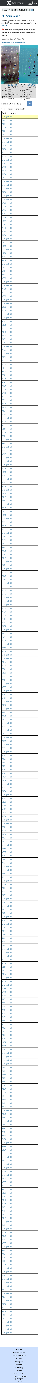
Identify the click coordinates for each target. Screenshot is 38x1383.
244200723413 (30, 85)
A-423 (4, 289)
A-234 (4, 357)
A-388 (4, 576)
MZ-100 (4, 934)
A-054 (4, 407)
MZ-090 (4, 296)
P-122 (3, 1318)
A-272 (4, 1038)
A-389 (4, 379)
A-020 (4, 1236)
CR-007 (4, 1139)
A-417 (3, 1103)
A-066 (4, 1107)
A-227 (4, 920)
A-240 (4, 1046)
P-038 (3, 343)
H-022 (4, 1135)
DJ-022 (4, 586)
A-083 (4, 1311)
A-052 (4, 497)
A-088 (4, 493)
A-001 (3, 633)
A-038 (4, 1114)
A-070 (4, 913)
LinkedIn (19, 1371)
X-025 (4, 1071)
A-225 (4, 662)
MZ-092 (4, 278)
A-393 (4, 421)
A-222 (4, 404)
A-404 (4, 540)
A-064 (4, 838)
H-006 (4, 777)
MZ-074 (4, 1182)
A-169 (3, 554)
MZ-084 (4, 167)
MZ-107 (4, 579)
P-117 (3, 511)
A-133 (3, 1049)
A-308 (4, 963)
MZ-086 (4, 673)
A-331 (3, 1207)
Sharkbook (18, 2)
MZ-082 (4, 206)
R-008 (4, 371)
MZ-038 (4, 608)
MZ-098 (4, 615)
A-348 (4, 741)
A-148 (3, 1211)
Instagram (19, 1362)
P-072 (3, 1153)
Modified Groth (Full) (24, 10)
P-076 (3, 292)
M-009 (4, 809)
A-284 (4, 651)
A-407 (4, 1017)
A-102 (3, 694)
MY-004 (4, 203)
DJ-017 (4, 1264)
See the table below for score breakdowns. (13, 43)
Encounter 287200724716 (10, 10)
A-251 (3, 769)
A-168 (3, 1010)
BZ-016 (4, 217)
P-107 (3, 368)
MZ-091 (4, 393)
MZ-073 (4, 454)
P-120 (3, 1160)
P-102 (3, 543)
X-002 (4, 1261)
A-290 (4, 1200)
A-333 (4, 149)
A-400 (4, 780)
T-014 (3, 938)
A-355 (4, 214)
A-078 (4, 1035)
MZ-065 (4, 734)
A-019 (3, 1250)
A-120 (3, 425)
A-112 (3, 877)
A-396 (4, 332)
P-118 (3, 1125)
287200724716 (5, 25)
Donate (19, 1350)
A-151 (3, 163)
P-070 (3, 748)
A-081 (3, 1117)
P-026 (3, 400)
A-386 (4, 791)
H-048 (4, 246)
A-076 (4, 1021)
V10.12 (15, 1374)
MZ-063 (4, 307)
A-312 (3, 942)
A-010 (3, 888)
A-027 (4, 712)
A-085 (4, 848)
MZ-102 (4, 224)
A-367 (4, 360)
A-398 (4, 386)
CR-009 (4, 1150)
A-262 (4, 558)
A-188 (3, 680)
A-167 (3, 153)
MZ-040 (4, 325)
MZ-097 (4, 1092)
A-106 (3, 827)
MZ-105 (4, 967)
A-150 (3, 863)
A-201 (3, 1297)
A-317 (3, 798)
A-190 (3, 1275)
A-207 (4, 328)
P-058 (3, 927)
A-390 (4, 988)
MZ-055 (4, 156)
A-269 (4, 174)
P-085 (3, 1013)
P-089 (3, 1085)
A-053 (4, 1178)
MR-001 (4, 271)
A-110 (3, 676)
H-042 (4, 472)
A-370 (4, 124)
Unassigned (5, 117)
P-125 (3, 1031)
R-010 (3, 1315)
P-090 (3, 619)
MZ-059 (4, 590)
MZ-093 (4, 572)
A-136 (3, 856)
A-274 (3, 755)
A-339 (4, 235)
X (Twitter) (19, 1368)
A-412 (3, 120)
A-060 (4, 508)
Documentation (19, 1353)
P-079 (3, 396)
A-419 (3, 1225)
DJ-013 (4, 594)
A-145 (3, 482)
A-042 (4, 1128)
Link (11, 117)
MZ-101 (4, 536)
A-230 (4, 1089)
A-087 (4, 339)
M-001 (4, 698)
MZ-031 (4, 992)
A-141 (3, 773)
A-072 (4, 500)
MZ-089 (4, 145)
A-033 (4, 192)
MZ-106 (4, 429)
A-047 (4, 1078)
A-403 (4, 228)
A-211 (3, 321)
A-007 (4, 411)
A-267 (4, 475)
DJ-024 (4, 127)
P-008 (3, 669)
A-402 (4, 170)
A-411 (3, 443)
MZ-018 (4, 178)
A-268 (4, 816)
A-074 (3, 565)
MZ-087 (4, 802)
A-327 (4, 787)
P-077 (3, 637)
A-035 (4, 1074)
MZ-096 (4, 812)
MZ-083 (4, 389)
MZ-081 (4, 1193)
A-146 (3, 257)
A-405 (4, 350)
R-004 (4, 834)
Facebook (19, 1365)
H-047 (4, 267)
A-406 (4, 612)
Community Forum (19, 1356)
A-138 (3, 1132)
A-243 (4, 1171)
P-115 (3, 242)
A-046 (4, 1146)
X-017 (3, 1096)
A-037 (4, 1254)
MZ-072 (4, 1243)
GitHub (19, 1359)
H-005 (4, 1042)
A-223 (4, 726)
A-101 (3, 436)
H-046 (4, 221)
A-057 (4, 873)
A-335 (4, 626)
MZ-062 (4, 364)
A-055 (4, 759)
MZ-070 (4, 687)
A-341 (3, 766)
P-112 (3, 131)
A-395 (4, 884)
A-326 (4, 805)
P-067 (3, 375)
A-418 (3, 1067)
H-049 (4, 253)
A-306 (4, 960)
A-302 (4, 665)
